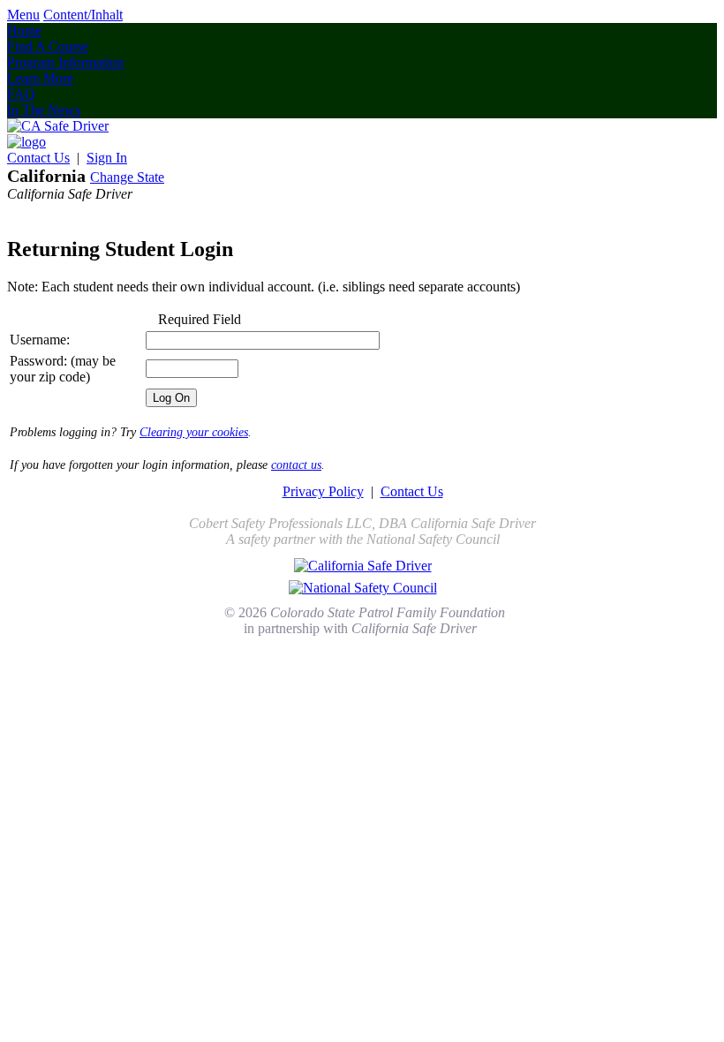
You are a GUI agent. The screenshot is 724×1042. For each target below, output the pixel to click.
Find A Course (47, 46)
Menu (23, 14)
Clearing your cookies (194, 432)
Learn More (40, 78)
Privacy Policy (323, 491)
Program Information (65, 62)
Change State (127, 177)
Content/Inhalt (83, 14)
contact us (296, 465)
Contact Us (38, 157)
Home (24, 30)
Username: (40, 339)
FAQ (21, 94)
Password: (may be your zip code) (63, 368)
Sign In (107, 157)
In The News (43, 109)
